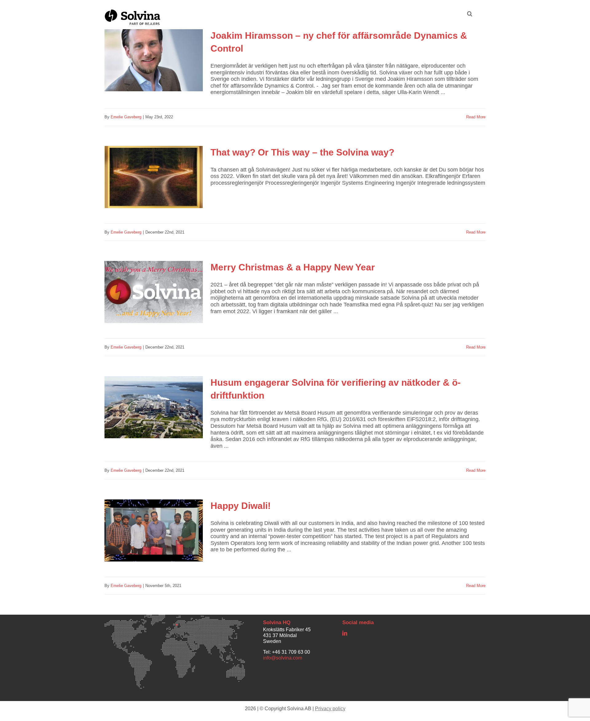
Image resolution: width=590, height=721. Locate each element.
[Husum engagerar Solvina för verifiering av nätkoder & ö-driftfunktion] (153, 411)
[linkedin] (344, 633)
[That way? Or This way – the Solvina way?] (153, 181)
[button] (469, 13)
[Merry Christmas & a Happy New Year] (153, 296)
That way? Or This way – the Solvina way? (302, 152)
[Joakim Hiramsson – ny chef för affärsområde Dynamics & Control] (153, 64)
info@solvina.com (282, 657)
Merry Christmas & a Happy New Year (292, 267)
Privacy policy (330, 708)
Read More (476, 117)
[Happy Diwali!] (153, 535)
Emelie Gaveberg (126, 117)
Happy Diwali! (240, 506)
